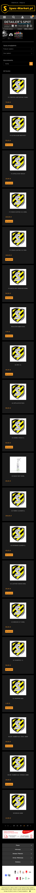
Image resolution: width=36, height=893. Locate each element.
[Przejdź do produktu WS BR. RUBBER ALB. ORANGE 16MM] (18, 763)
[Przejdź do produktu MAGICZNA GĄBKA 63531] (18, 315)
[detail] (18, 24)
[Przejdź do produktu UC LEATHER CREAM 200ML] (18, 572)
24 (27, 825)
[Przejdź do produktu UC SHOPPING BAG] (18, 687)
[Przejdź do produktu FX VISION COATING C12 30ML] (18, 239)
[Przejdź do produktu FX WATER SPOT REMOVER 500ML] (18, 277)
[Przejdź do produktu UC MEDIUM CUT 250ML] (18, 611)
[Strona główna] (18, 8)
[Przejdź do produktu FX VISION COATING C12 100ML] (18, 201)
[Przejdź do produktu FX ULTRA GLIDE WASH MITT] (18, 124)
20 (14, 825)
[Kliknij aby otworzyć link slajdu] (18, 35)
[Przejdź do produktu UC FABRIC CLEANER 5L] (18, 499)
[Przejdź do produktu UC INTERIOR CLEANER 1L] (18, 534)
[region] (18, 35)
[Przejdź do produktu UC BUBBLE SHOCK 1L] (18, 426)
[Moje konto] (22, 17)
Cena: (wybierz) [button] (7, 53)
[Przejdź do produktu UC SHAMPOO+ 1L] (18, 649)
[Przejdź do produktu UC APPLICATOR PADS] (18, 392)
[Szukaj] (31, 63)
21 (17, 825)
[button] (4, 17)
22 (21, 825)
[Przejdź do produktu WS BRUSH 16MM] (18, 802)
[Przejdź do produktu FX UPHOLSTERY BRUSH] (18, 162)
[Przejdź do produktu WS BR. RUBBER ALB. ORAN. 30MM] (18, 725)
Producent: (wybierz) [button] (8, 49)
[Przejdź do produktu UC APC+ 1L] (18, 353)
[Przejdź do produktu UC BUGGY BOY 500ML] (18, 465)
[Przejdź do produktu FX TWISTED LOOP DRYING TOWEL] (18, 86)
